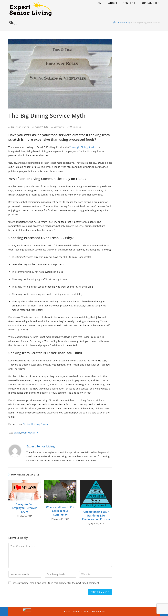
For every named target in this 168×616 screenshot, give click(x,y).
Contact (86, 611)
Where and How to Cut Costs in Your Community (60, 510)
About (76, 611)
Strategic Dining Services (83, 147)
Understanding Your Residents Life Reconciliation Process (96, 515)
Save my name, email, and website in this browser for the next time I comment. (56, 582)
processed (33, 433)
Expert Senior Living (20, 126)
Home (67, 611)
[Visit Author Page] (14, 450)
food (24, 433)
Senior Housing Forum (35, 424)
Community (59, 126)
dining (17, 433)
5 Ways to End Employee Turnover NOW (24, 507)
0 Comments (75, 126)
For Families (98, 611)
